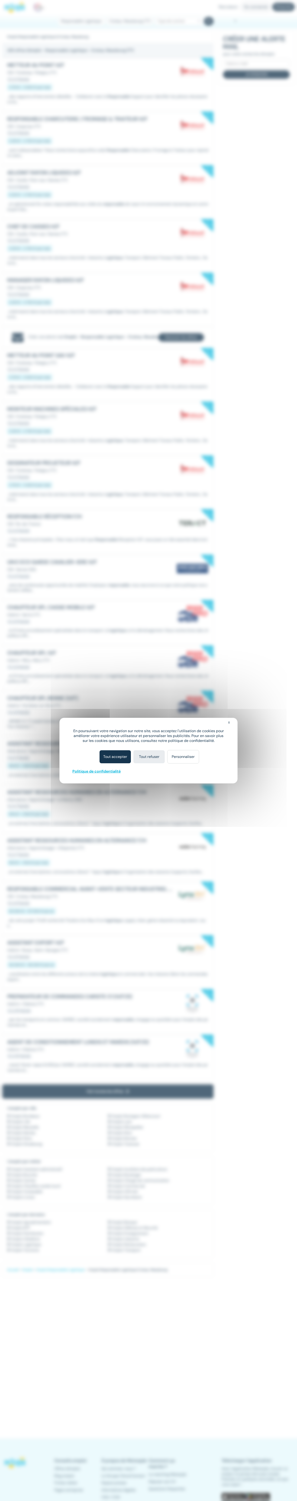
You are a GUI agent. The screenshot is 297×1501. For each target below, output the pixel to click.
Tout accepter (115, 756)
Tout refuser (149, 756)
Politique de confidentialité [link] (96, 771)
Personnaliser (183, 756)
